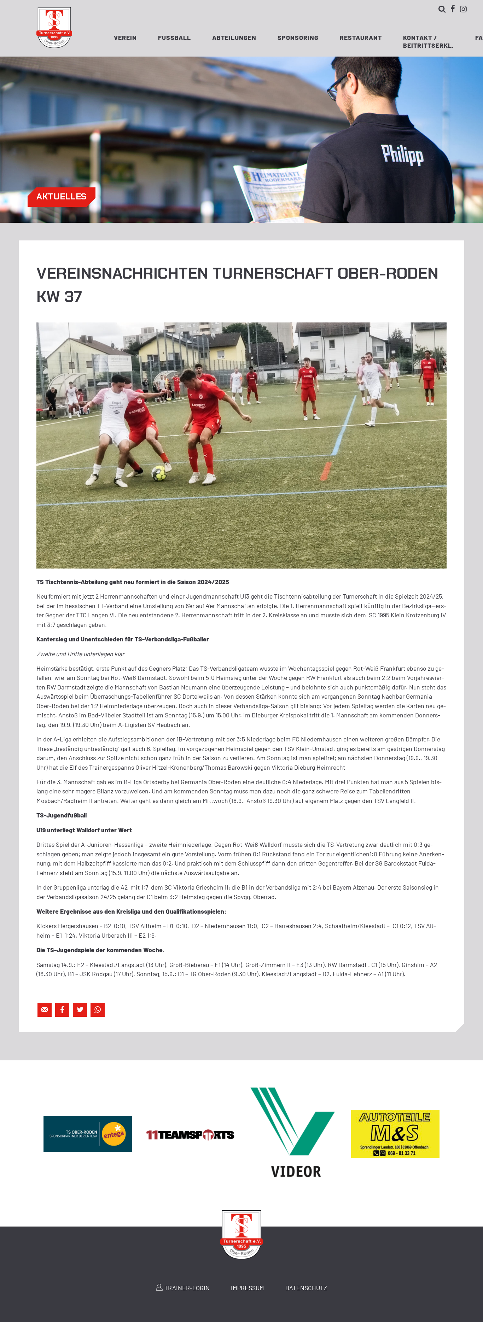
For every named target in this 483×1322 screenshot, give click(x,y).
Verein (125, 37)
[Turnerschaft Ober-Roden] (54, 45)
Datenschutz (306, 1288)
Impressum (247, 1288)
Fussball (174, 37)
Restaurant (361, 37)
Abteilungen (234, 37)
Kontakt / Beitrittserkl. (428, 40)
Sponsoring (298, 37)
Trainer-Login (187, 1288)
